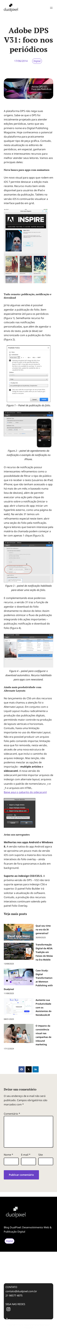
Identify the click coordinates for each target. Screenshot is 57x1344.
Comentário (12, 1113)
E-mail (25, 1154)
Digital (37, 60)
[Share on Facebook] (22, 1069)
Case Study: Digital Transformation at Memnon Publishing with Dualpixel (24, 1272)
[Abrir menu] (51, 8)
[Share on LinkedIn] (35, 1069)
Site (40, 1154)
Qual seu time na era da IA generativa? (25, 1253)
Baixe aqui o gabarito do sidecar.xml (25, 792)
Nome (8, 1154)
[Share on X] (28, 1069)
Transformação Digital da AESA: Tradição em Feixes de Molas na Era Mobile (27, 1262)
